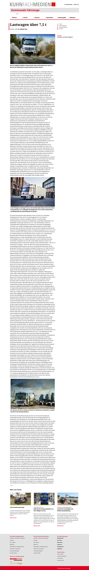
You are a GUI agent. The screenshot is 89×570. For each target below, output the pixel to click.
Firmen (25, 18)
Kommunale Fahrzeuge (14, 551)
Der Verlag (59, 540)
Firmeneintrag (68, 4)
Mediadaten (59, 549)
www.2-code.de (60, 554)
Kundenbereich (60, 546)
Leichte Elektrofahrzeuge (17, 507)
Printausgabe (62, 18)
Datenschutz (59, 542)
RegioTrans (12, 544)
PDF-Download (62, 26)
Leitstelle (12, 540)
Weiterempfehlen (63, 27)
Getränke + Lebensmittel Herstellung (17, 538)
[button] (2, 567)
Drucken (61, 29)
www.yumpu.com (60, 560)
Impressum (59, 544)
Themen (14, 18)
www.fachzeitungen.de (61, 556)
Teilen (60, 24)
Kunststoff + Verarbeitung (15, 549)
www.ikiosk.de (60, 558)
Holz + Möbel (12, 542)
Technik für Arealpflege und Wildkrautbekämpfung (65, 510)
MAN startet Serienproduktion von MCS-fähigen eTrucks (43, 510)
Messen (37, 18)
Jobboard (72, 18)
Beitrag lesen (13, 518)
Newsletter (49, 18)
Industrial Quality (13, 553)
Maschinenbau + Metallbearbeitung (17, 546)
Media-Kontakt (60, 538)
